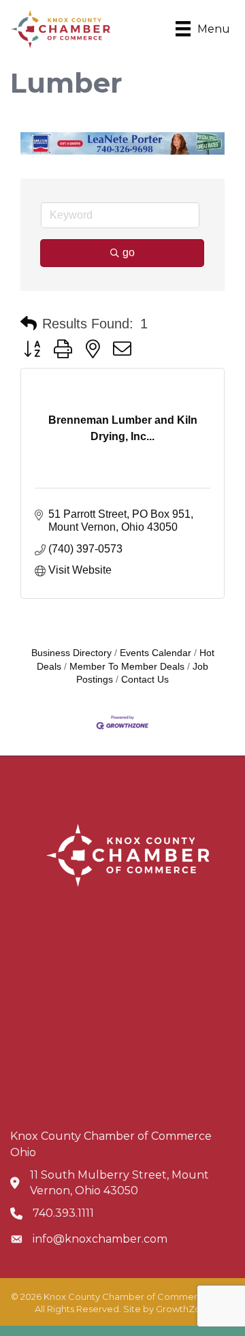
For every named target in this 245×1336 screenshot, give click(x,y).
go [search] (128, 252)
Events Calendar (155, 653)
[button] (28, 323)
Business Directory (71, 653)
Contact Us (145, 679)
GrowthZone (184, 1308)
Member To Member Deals (126, 667)
